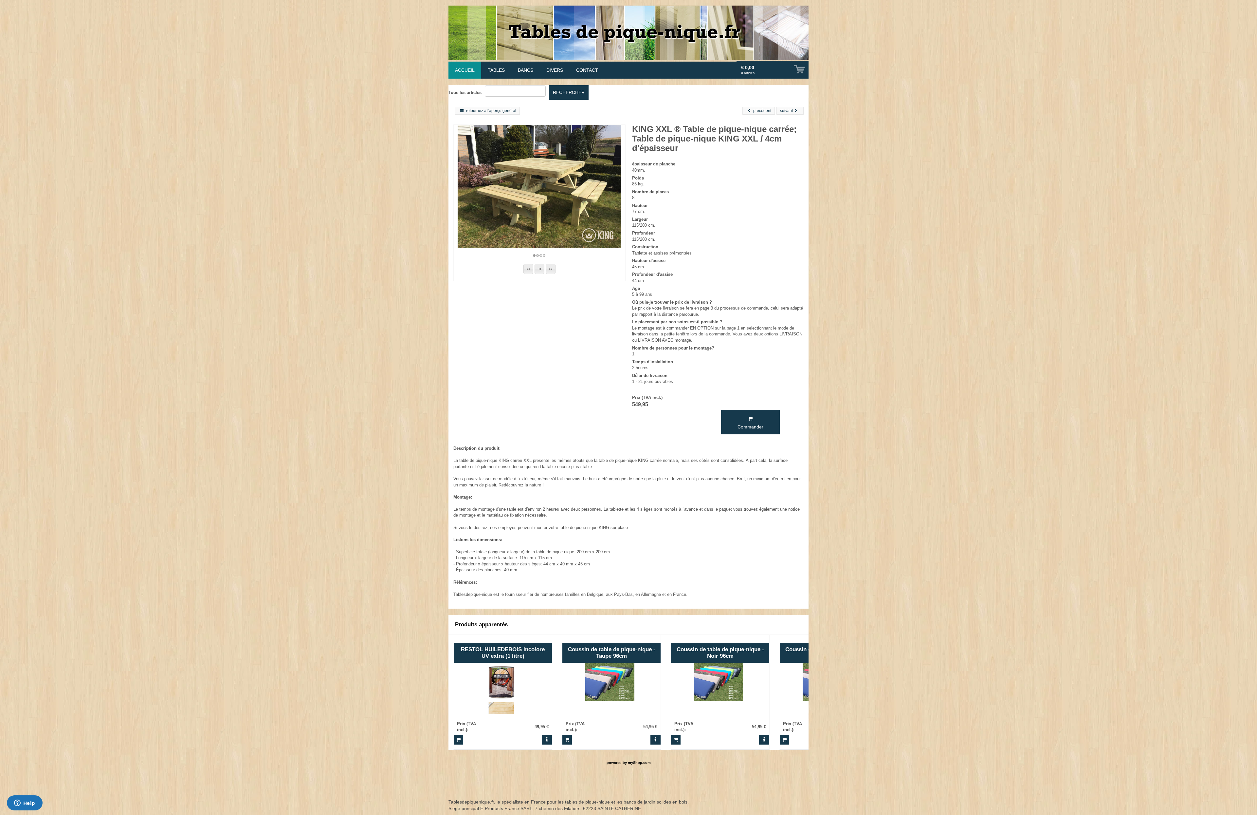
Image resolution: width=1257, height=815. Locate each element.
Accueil (465, 70)
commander (750, 426)
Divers (554, 70)
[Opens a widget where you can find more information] (25, 803)
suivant (786, 110)
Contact (587, 70)
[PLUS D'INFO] (547, 740)
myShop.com (639, 763)
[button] (528, 269)
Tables (496, 70)
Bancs (525, 70)
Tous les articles (465, 92)
